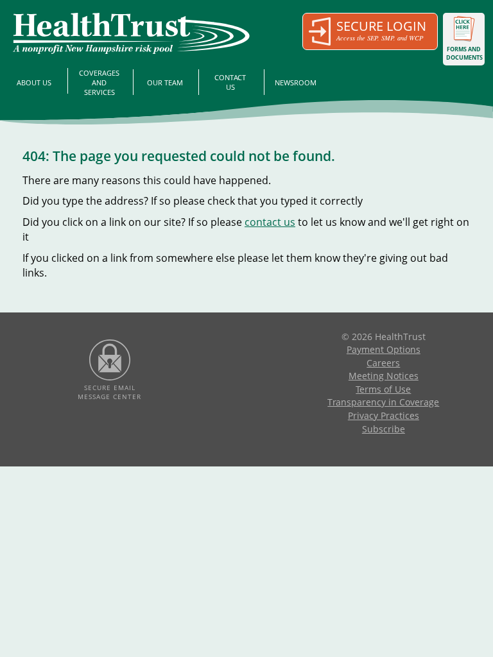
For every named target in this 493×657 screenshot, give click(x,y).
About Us (34, 82)
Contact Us (230, 82)
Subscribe (383, 429)
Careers (383, 363)
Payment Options (383, 349)
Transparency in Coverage (383, 402)
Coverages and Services (99, 82)
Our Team (165, 82)
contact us (270, 222)
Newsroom (295, 82)
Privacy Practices (383, 415)
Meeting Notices (384, 376)
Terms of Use (383, 389)
